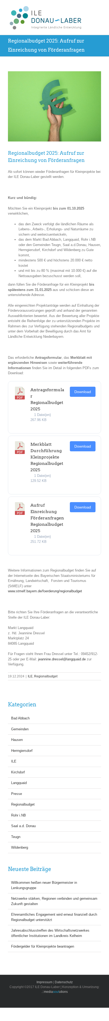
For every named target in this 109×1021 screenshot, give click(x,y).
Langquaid (19, 783)
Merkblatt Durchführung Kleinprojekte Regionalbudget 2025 (46, 457)
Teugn (15, 837)
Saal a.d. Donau (23, 826)
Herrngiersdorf (22, 751)
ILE (30, 676)
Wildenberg (19, 847)
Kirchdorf (18, 772)
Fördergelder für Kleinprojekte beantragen (42, 946)
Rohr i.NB (18, 815)
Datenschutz (64, 982)
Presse (16, 794)
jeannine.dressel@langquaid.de (62, 659)
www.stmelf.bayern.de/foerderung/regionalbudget (45, 591)
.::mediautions (55, 992)
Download (82, 392)
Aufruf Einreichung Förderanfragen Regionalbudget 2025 (47, 518)
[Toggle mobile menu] (103, 8)
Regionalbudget (45, 676)
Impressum (44, 982)
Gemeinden (20, 729)
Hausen (17, 740)
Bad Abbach (20, 718)
